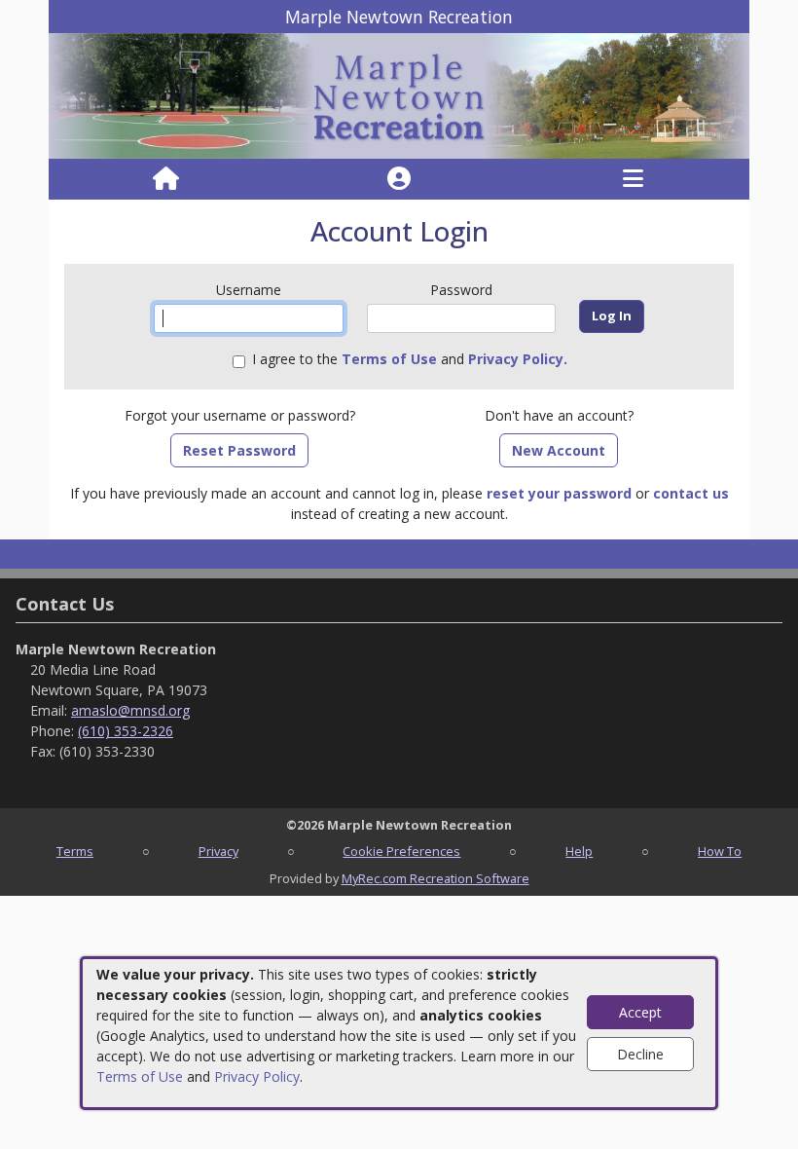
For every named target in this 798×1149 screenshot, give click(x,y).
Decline (640, 1054)
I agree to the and (409, 359)
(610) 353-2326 (125, 731)
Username (248, 289)
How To (720, 851)
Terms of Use (139, 1076)
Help (579, 851)
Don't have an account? (559, 415)
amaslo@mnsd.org (130, 710)
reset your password (559, 493)
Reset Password (239, 450)
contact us (691, 493)
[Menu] (633, 179)
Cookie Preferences (401, 851)
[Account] (399, 179)
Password (461, 289)
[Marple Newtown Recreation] (399, 95)
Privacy (218, 851)
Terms (74, 851)
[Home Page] (166, 179)
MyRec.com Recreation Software (435, 878)
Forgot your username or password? (240, 415)
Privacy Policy (257, 1076)
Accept (640, 1012)
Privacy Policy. (517, 359)
